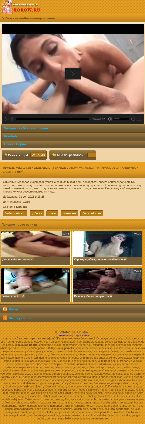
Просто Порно (15, 144)
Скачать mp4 (26, 155)
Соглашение (64, 335)
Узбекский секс (15, 213)
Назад (13, 309)
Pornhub (10, 136)
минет (52, 213)
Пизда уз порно (20, 318)
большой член (92, 213)
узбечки (37, 213)
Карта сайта (81, 335)
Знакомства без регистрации (26, 128)
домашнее (69, 213)
